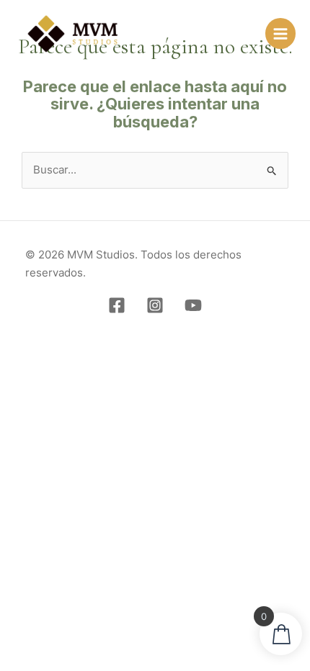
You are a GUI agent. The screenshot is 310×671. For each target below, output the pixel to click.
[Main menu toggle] (280, 33)
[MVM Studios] (72, 33)
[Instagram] (155, 305)
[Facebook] (116, 305)
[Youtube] (193, 305)
